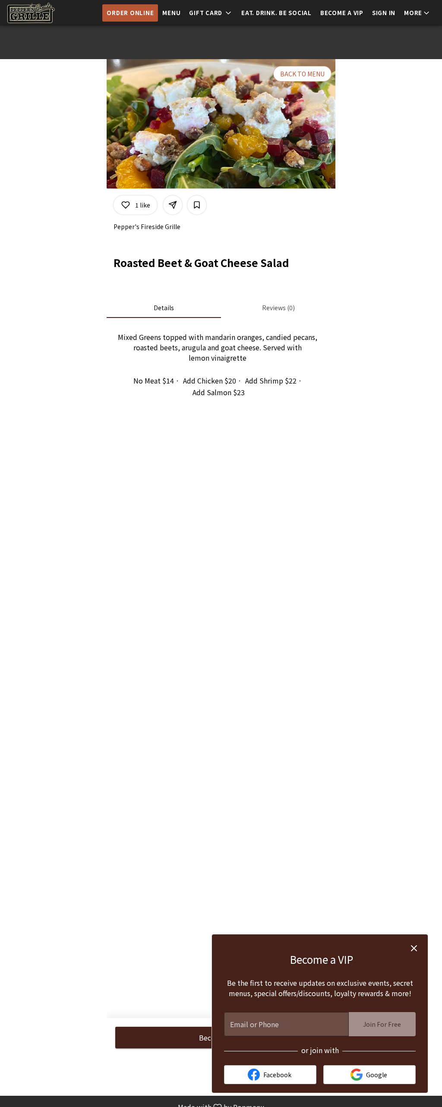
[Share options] (172, 204)
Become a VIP (341, 13)
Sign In (383, 13)
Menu (171, 13)
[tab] (164, 307)
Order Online (130, 13)
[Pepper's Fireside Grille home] (46, 13)
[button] (211, 13)
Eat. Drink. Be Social (276, 13)
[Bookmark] (196, 204)
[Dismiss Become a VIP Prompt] (414, 948)
